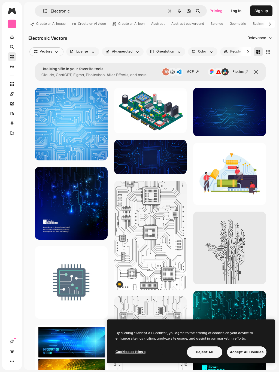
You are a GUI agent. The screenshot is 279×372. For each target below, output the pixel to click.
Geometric (238, 24)
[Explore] (12, 66)
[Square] (268, 51)
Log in (236, 10)
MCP (190, 71)
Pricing (216, 10)
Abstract (158, 24)
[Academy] (12, 351)
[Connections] (12, 341)
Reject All (204, 352)
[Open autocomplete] (42, 11)
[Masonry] (258, 51)
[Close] (256, 72)
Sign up (261, 10)
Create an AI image (51, 24)
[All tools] (12, 84)
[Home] (12, 37)
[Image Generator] (12, 103)
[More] (12, 361)
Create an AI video (92, 24)
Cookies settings (130, 351)
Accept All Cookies (246, 352)
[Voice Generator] (12, 123)
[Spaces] (12, 94)
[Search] (12, 46)
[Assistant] (12, 133)
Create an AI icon (131, 24)
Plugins (238, 71)
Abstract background (187, 24)
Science (217, 24)
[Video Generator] (12, 113)
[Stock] (12, 56)
